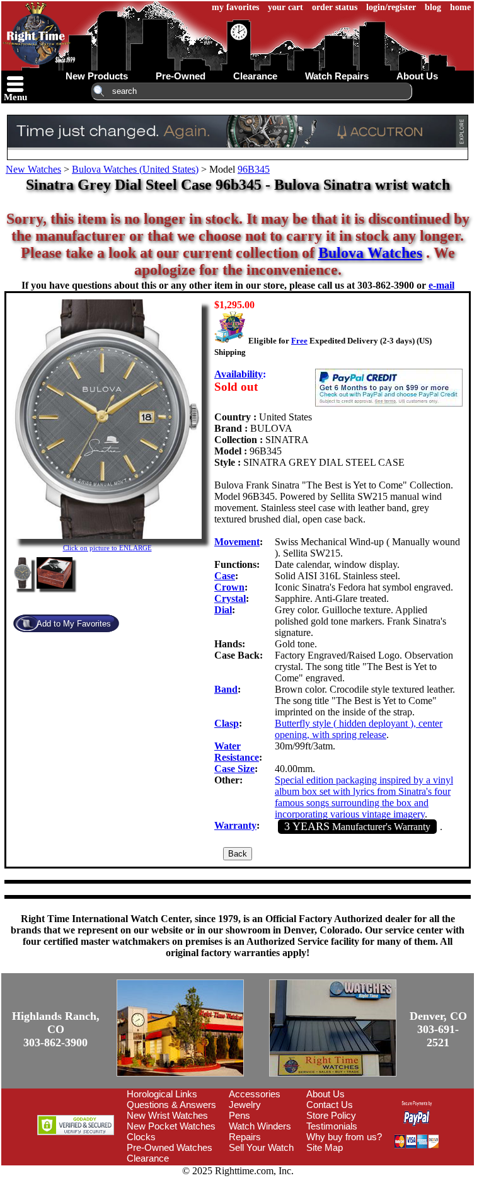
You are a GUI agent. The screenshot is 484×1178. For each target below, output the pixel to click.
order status (334, 7)
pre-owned (180, 76)
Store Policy (331, 1115)
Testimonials (331, 1126)
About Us (325, 1093)
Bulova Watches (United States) (135, 169)
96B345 (254, 169)
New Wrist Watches (167, 1115)
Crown (229, 587)
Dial (223, 609)
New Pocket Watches (171, 1126)
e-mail (441, 285)
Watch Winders (260, 1126)
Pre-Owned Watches (169, 1147)
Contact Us (329, 1104)
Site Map (324, 1147)
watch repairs (337, 76)
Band (226, 689)
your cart (285, 7)
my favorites (235, 7)
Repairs (245, 1136)
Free (299, 340)
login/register (391, 7)
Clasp (226, 723)
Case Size (234, 768)
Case (224, 575)
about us (417, 76)
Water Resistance (236, 752)
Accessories (254, 1093)
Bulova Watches (370, 253)
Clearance (148, 1158)
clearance (255, 76)
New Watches (33, 169)
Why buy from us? (344, 1136)
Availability (238, 374)
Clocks (141, 1136)
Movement (237, 541)
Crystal (230, 598)
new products (97, 76)
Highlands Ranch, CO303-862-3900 (56, 1029)
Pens (239, 1115)
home (460, 7)
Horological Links (162, 1093)
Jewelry (245, 1104)
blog (433, 7)
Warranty (235, 825)
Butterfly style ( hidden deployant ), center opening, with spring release (358, 729)
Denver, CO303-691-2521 (438, 1029)
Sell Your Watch (261, 1147)
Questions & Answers (171, 1104)
